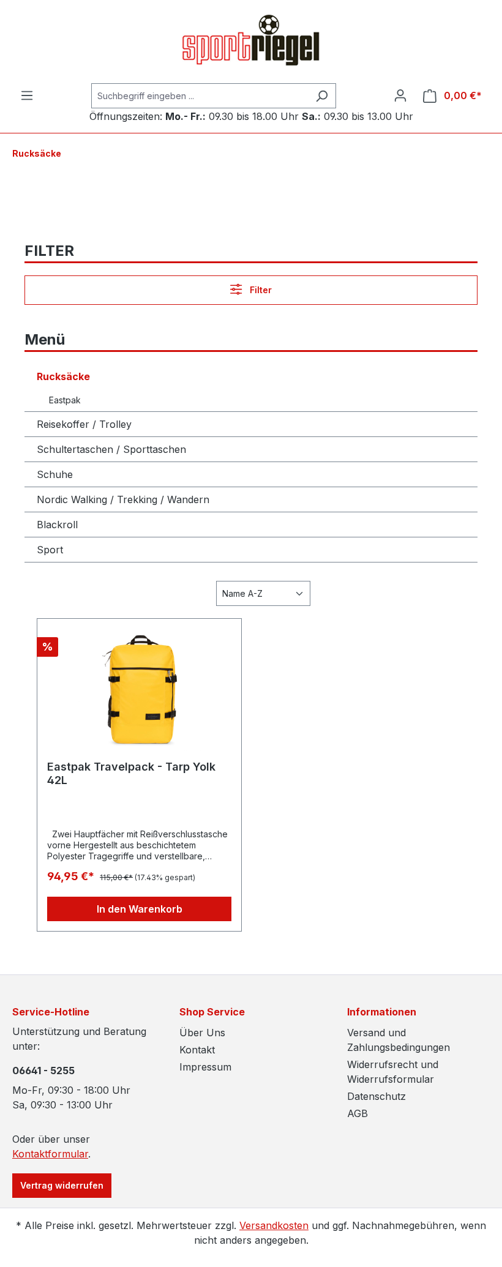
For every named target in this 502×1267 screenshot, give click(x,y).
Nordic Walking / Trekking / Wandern (123, 499)
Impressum (205, 1067)
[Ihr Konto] (400, 95)
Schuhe (55, 474)
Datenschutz (376, 1096)
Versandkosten (274, 1225)
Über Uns (202, 1032)
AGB (357, 1113)
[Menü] (27, 95)
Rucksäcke (63, 376)
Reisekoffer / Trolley (84, 424)
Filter (259, 290)
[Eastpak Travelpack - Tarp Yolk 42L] (139, 690)
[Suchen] (321, 95)
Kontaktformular (50, 1154)
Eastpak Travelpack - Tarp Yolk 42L (131, 773)
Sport (50, 550)
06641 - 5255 (43, 1070)
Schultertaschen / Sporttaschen (111, 449)
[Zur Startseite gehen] (251, 42)
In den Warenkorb (139, 909)
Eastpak (65, 400)
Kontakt (197, 1050)
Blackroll (57, 524)
